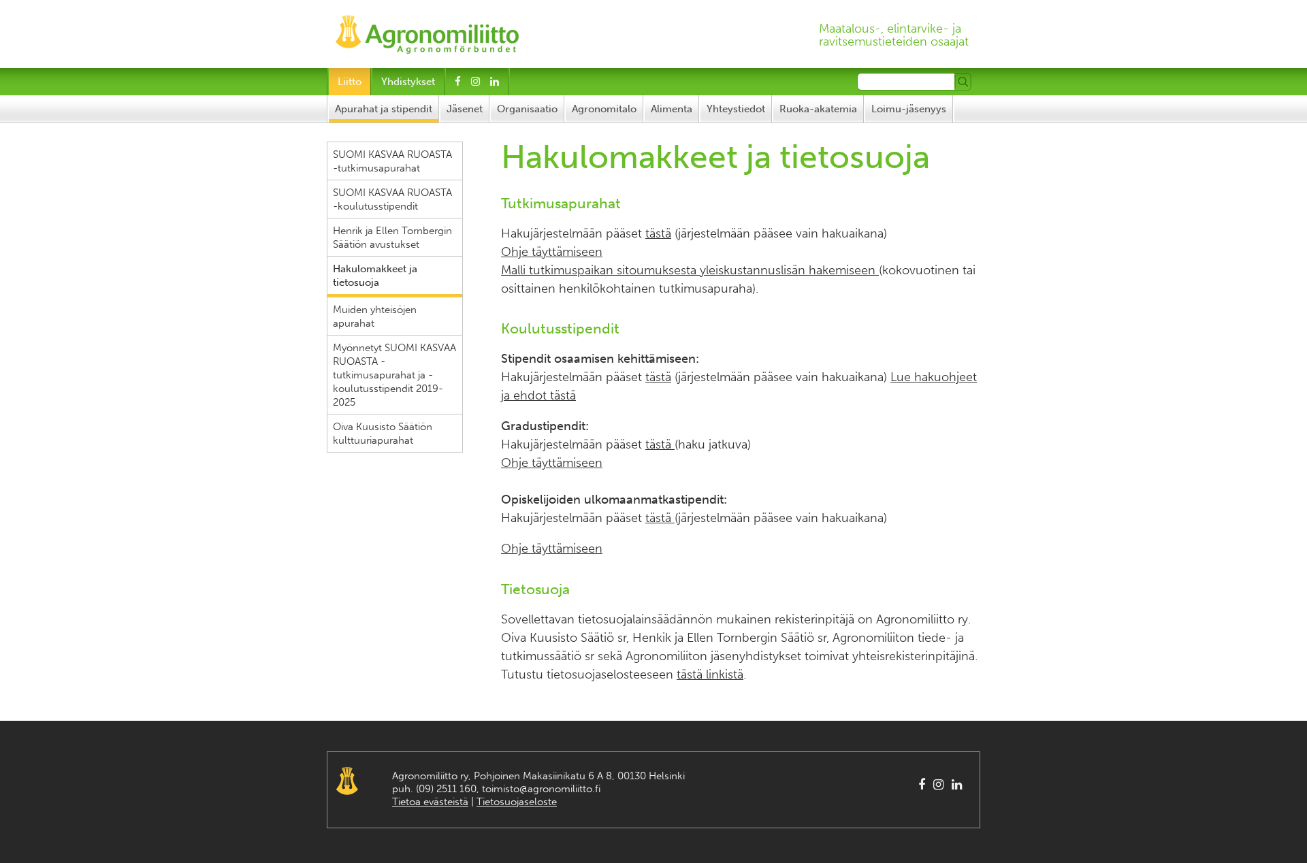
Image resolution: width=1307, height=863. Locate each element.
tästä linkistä (710, 674)
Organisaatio (527, 109)
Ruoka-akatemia (818, 109)
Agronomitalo (604, 109)
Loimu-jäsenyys (908, 109)
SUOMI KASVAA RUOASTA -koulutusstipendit (392, 199)
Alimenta (671, 109)
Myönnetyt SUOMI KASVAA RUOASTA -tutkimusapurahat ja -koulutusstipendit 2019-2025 (394, 375)
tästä (658, 233)
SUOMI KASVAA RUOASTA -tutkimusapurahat (392, 161)
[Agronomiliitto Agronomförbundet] (427, 30)
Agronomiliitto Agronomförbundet (347, 781)
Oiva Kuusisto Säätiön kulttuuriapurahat (382, 433)
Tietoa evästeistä (430, 802)
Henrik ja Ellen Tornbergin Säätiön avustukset (392, 237)
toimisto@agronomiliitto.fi (541, 789)
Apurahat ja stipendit (383, 109)
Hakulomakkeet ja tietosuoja (375, 276)
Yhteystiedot (736, 109)
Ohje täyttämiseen (551, 251)
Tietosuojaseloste (517, 802)
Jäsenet (465, 109)
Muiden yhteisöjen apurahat (375, 316)
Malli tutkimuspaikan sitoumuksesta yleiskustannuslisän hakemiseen (690, 270)
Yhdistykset (408, 82)
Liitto (349, 82)
